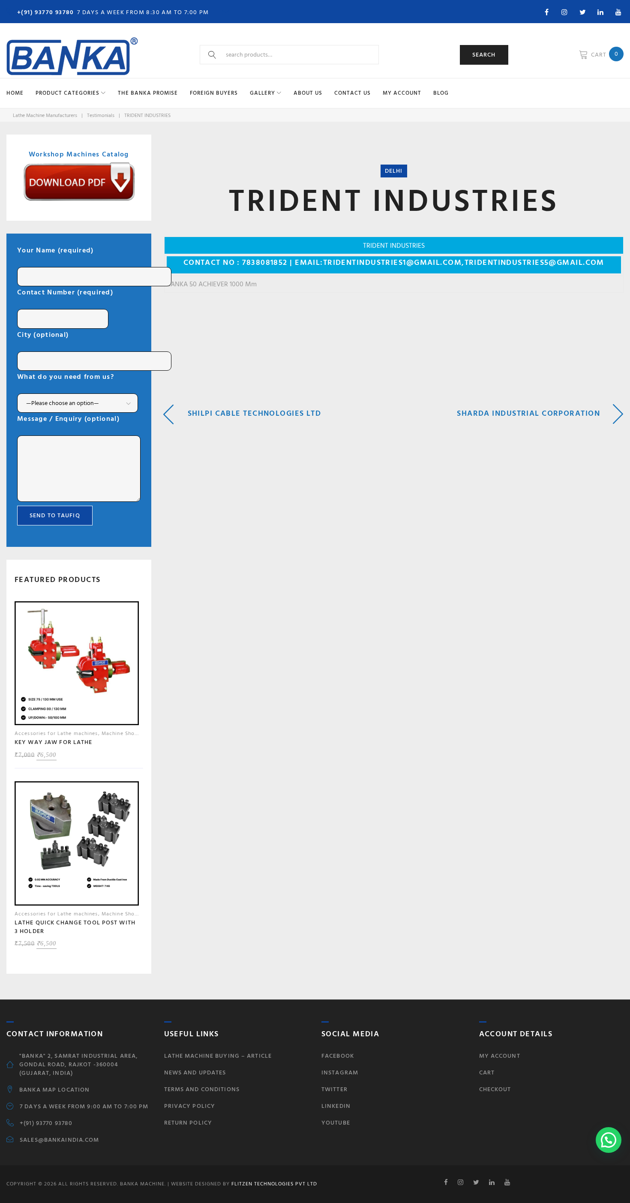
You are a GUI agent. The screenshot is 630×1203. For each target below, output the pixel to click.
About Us (308, 93)
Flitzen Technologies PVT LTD (273, 1184)
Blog (441, 93)
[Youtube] (618, 12)
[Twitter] (582, 12)
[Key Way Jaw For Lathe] (77, 665)
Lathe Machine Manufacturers (45, 115)
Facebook (337, 1056)
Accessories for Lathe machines (56, 733)
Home (15, 93)
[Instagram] (564, 12)
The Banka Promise (148, 93)
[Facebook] (546, 12)
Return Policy (188, 1123)
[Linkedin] (600, 12)
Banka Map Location (54, 1090)
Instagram (339, 1072)
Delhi (394, 171)
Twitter (334, 1089)
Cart (487, 1072)
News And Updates (195, 1072)
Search (484, 55)
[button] (608, 1140)
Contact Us (352, 93)
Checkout (495, 1089)
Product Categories (67, 93)
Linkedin (336, 1106)
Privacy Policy (190, 1106)
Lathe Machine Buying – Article (218, 1056)
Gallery (262, 93)
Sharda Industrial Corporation (528, 413)
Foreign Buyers (214, 93)
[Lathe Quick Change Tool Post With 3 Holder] (77, 845)
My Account (402, 93)
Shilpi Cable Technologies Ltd (254, 413)
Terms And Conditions (202, 1089)
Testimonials (100, 115)
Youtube (335, 1123)
